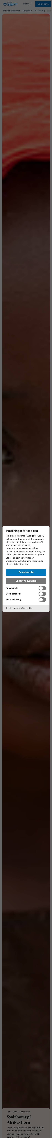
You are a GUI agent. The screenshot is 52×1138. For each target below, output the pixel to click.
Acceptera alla (26, 572)
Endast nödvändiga (26, 581)
